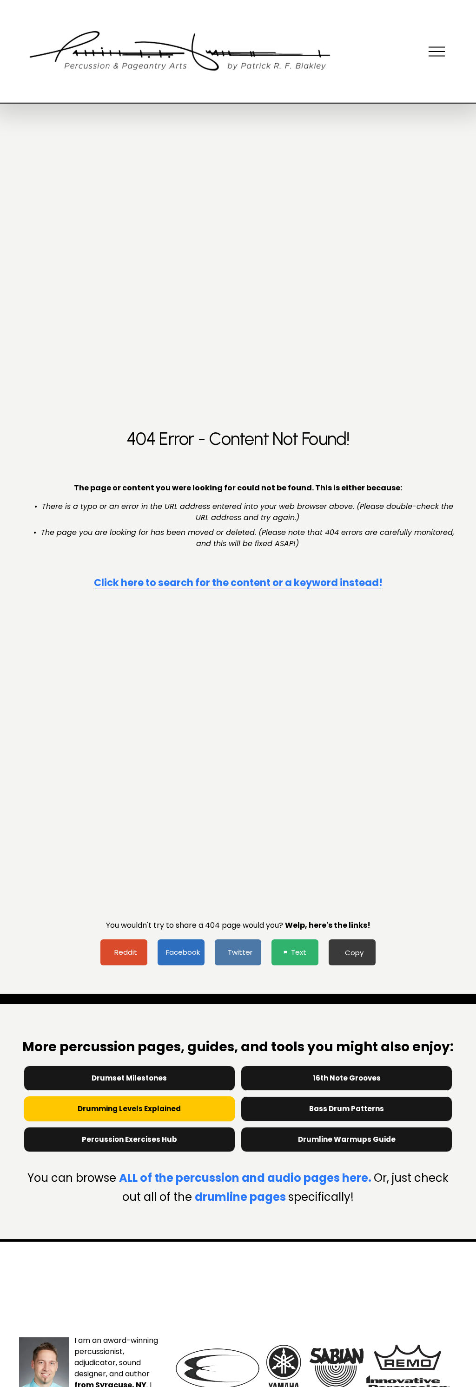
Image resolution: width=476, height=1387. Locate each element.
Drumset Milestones (129, 1078)
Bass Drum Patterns (346, 1109)
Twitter (240, 952)
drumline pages (241, 1197)
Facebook (183, 952)
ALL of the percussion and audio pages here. (246, 1177)
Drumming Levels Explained (129, 1109)
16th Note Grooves (347, 1078)
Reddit (125, 952)
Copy (354, 952)
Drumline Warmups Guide (347, 1139)
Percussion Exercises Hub (129, 1139)
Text (298, 952)
